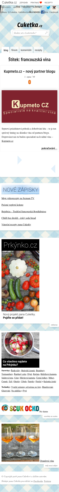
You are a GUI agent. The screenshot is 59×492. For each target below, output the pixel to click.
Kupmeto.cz (7, 140)
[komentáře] (26, 50)
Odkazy (3, 12)
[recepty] (38, 50)
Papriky (31, 381)
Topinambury (7, 374)
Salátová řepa (7, 377)
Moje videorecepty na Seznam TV (18, 198)
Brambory (40, 370)
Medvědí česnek (28, 370)
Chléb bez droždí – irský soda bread (19, 217)
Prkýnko (35, 3)
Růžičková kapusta (48, 374)
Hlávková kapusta (27, 377)
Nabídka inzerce (25, 12)
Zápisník (24, 3)
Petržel (38, 381)
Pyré (25, 390)
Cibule (24, 381)
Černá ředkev (41, 377)
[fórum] (14, 50)
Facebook (53, 12)
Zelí (10, 381)
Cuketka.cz (9, 2)
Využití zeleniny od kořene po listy (26, 387)
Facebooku (38, 481)
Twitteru (47, 481)
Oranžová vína (47, 460)
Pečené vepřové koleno (12, 204)
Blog (18, 6)
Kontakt (37, 12)
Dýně (29, 374)
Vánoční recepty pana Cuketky (16, 224)
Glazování (6, 390)
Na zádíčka (16, 390)
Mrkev (51, 377)
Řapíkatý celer (20, 374)
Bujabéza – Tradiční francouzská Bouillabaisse (24, 211)
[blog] (5, 50)
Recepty (49, 3)
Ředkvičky (15, 370)
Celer (16, 377)
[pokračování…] (49, 148)
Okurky (16, 381)
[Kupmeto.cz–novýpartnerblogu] (29, 71)
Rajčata (36, 374)
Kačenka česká (50, 381)
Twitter (45, 12)
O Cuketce (12, 12)
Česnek (5, 381)
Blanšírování (47, 387)
